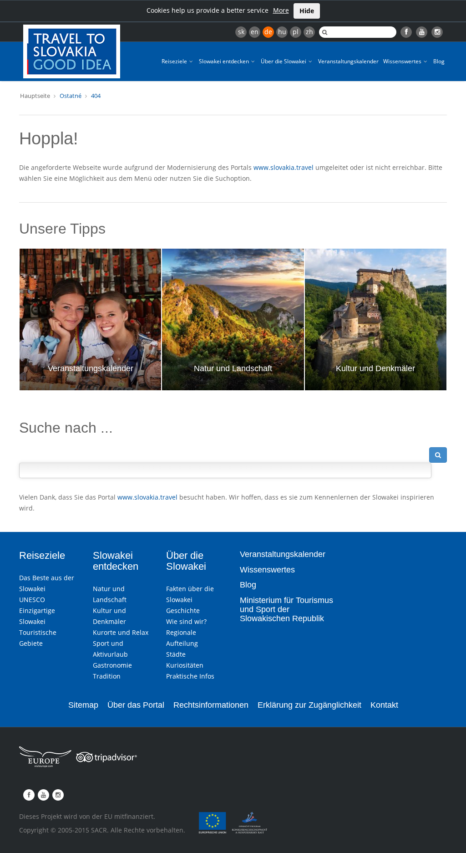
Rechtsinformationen (210, 705)
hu (282, 31)
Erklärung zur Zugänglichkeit (309, 705)
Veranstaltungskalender (348, 61)
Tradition (107, 676)
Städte (176, 654)
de (268, 31)
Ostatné (70, 96)
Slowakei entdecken (224, 61)
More (281, 10)
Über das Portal (135, 705)
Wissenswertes (403, 61)
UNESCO (32, 599)
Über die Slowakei (284, 61)
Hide (306, 10)
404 (96, 96)
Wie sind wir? (186, 621)
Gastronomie (112, 665)
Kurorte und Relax (120, 632)
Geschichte (183, 610)
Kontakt (384, 705)
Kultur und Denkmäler (375, 368)
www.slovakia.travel (283, 167)
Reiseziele (175, 61)
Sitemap (83, 705)
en (254, 31)
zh (309, 31)
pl (296, 31)
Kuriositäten (184, 665)
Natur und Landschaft (233, 368)
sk (241, 31)
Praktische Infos (190, 676)
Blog (439, 61)
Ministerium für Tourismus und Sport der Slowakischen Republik (286, 609)
